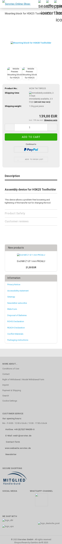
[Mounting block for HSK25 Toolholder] (31, 42)
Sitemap (11, 297)
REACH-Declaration (16, 327)
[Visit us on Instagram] (25, 501)
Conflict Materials (15, 334)
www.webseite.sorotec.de (18, 448)
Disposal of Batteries (17, 315)
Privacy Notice (13, 284)
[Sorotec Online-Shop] (16, 4)
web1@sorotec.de (22, 435)
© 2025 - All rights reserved (31, 539)
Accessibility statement (18, 291)
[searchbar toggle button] (42, 4)
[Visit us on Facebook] (6, 501)
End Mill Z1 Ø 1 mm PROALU (31, 261)
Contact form (13, 442)
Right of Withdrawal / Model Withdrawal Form (23, 379)
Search (5, 395)
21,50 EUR (31, 267)
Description (12, 176)
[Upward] (53, 537)
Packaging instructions (17, 340)
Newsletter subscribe (17, 303)
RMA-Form (12, 309)
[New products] (54, 248)
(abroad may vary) (42, 102)
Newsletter (11, 454)
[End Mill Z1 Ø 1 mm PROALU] (31, 255)
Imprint (5, 385)
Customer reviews (17, 221)
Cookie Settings (9, 401)
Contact (6, 374)
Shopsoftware (21, 542)
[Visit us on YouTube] (15, 501)
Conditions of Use (10, 368)
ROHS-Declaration (15, 321)
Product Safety (15, 213)
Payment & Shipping (11, 390)
